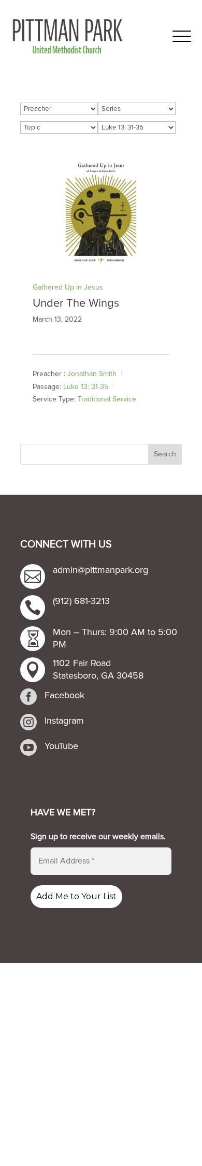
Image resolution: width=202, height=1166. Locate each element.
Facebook (64, 695)
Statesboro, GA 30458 (98, 675)
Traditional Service (107, 399)
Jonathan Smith (92, 373)
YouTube (61, 746)
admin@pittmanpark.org (100, 569)
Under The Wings (76, 303)
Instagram (64, 720)
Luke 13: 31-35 (85, 386)
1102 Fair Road (82, 663)
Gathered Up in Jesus (68, 287)
